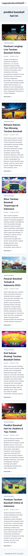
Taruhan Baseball (9, 43)
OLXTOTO (20, 553)
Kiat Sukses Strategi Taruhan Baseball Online (12, 356)
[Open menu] (25, 3)
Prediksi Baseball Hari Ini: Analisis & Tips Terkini (13, 428)
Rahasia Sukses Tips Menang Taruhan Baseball (13, 128)
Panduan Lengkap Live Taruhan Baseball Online (13, 49)
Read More (8, 96)
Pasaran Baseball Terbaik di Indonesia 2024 (13, 282)
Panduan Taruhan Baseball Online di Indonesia (13, 502)
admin (6, 56)
